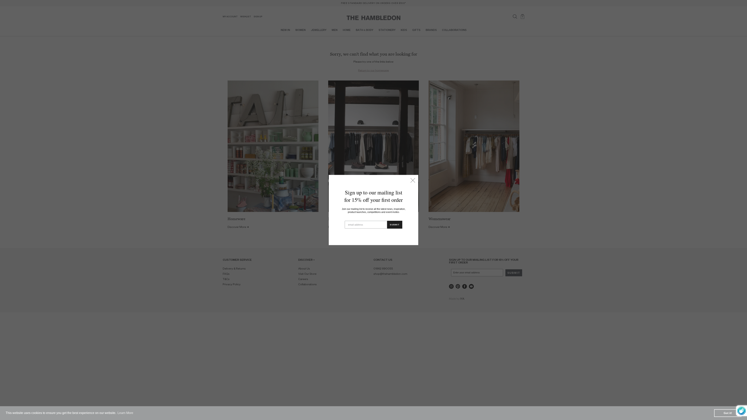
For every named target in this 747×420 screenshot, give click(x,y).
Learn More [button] (125, 413)
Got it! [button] (728, 413)
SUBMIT (395, 225)
